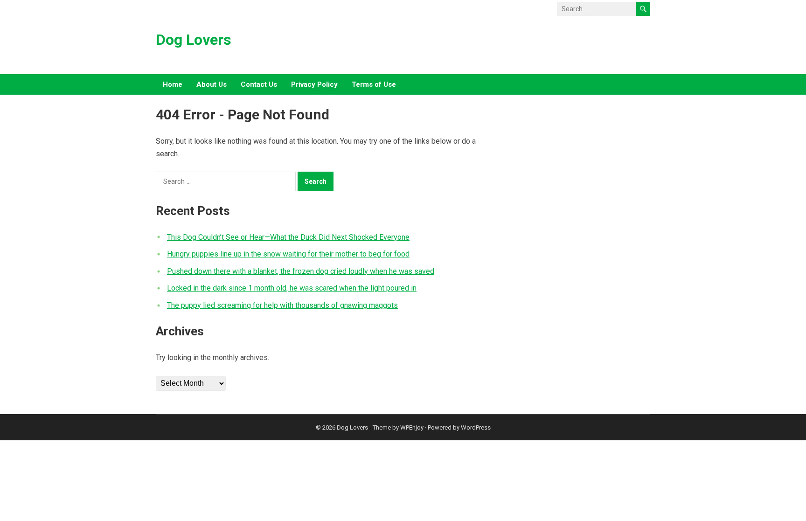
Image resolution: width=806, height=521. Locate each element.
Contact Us (259, 84)
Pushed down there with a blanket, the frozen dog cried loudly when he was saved (300, 271)
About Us (211, 84)
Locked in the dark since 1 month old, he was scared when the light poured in (292, 288)
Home (172, 84)
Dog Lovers (193, 39)
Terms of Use (374, 84)
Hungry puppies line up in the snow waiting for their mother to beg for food (288, 254)
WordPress (476, 427)
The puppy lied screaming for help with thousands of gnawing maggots (282, 305)
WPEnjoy (412, 427)
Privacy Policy (314, 84)
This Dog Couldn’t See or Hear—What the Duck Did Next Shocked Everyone (288, 237)
